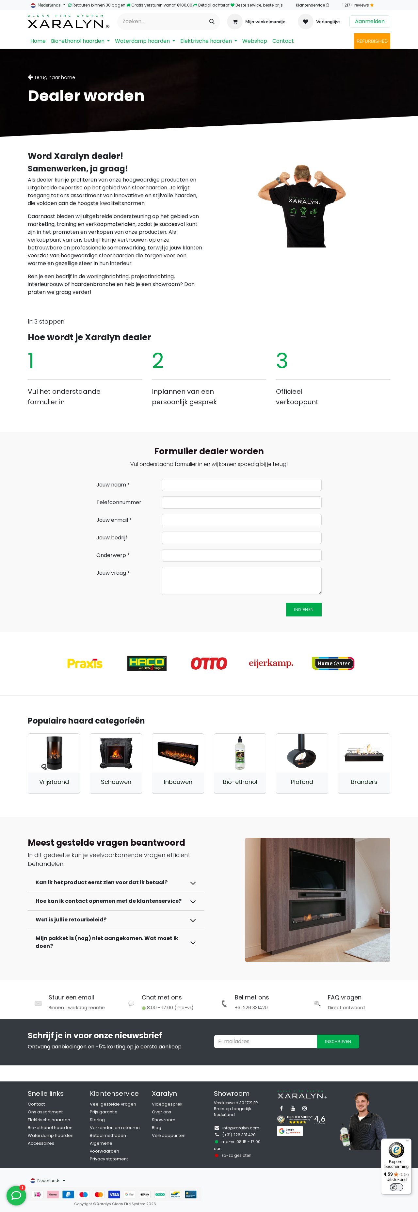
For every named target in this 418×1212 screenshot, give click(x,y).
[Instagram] (304, 1108)
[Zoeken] (212, 21)
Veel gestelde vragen (113, 1104)
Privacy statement (109, 1159)
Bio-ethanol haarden (50, 1127)
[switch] (396, 1187)
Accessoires (41, 1143)
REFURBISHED (372, 41)
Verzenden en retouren (115, 1127)
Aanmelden (370, 21)
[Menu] (407, 1142)
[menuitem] (38, 41)
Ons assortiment (45, 1112)
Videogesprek (167, 1104)
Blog (156, 1127)
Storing (97, 1120)
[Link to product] (54, 753)
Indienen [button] (304, 609)
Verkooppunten (168, 1135)
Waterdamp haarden (50, 1135)
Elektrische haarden (49, 1120)
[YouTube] (293, 1108)
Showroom (163, 1120)
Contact (36, 1104)
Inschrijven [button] (338, 1041)
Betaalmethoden (108, 1135)
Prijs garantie (104, 1112)
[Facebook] (281, 1108)
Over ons (161, 1112)
